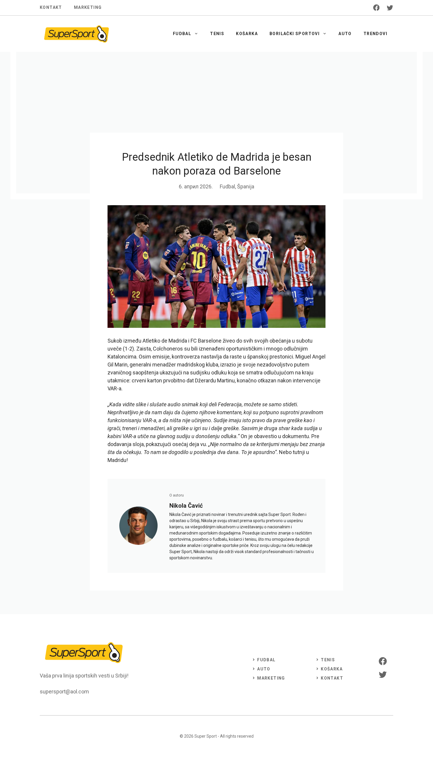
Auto (345, 33)
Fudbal (182, 33)
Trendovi (375, 33)
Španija (245, 186)
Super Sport (205, 736)
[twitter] (390, 7)
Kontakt (51, 7)
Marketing (88, 7)
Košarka (247, 33)
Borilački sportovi (295, 33)
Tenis (217, 33)
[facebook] (376, 7)
